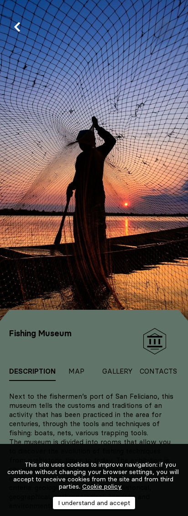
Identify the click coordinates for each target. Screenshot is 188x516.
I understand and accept (94, 503)
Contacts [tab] (158, 371)
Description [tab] (32, 371)
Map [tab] (76, 371)
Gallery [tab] (117, 371)
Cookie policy (102, 486)
